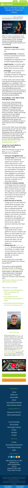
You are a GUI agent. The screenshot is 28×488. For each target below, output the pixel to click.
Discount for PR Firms (14, 412)
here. (15, 484)
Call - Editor (8, 486)
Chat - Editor (20, 486)
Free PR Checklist (14, 422)
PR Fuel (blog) (14, 424)
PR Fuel (9, 17)
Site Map (14, 432)
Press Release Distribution (14, 445)
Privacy (14, 430)
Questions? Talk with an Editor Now (14, 375)
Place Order (23, 1)
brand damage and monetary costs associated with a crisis (13, 140)
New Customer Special (14, 405)
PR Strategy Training (14, 427)
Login (15, 1)
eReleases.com (18, 335)
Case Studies (14, 397)
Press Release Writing (14, 447)
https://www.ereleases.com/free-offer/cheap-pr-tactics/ (12, 281)
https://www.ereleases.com (11, 270)
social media (9, 151)
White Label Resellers (14, 415)
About (14, 400)
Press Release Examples (14, 402)
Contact (14, 435)
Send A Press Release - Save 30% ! (14, 380)
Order (14, 450)
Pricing (14, 442)
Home (4, 17)
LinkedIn (22, 355)
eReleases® (14, 477)
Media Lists (14, 394)
